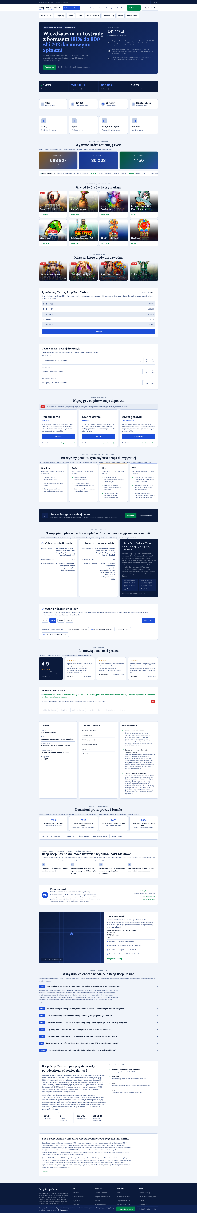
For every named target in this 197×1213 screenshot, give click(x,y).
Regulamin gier (87, 735)
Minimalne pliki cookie (147, 1209)
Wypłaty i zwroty (87, 749)
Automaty (119, 8)
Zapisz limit (148, 620)
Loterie (84, 8)
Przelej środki (132, 15)
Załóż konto (133, 8)
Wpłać (120, 15)
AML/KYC (85, 754)
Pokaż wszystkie (93, 15)
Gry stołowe (77, 1201)
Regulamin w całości (68, 443)
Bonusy (109, 8)
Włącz (98, 436)
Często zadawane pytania (147, 1197)
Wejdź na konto (150, 8)
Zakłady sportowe (71, 8)
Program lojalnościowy (102, 1197)
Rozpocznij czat (146, 516)
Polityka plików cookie (89, 744)
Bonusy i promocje (101, 1193)
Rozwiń (45, 1172)
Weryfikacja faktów (149, 899)
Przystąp (98, 332)
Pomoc (70, 15)
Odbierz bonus (46, 15)
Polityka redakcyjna (149, 896)
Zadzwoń (130, 516)
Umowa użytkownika (89, 730)
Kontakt (141, 1201)
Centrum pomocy (144, 1193)
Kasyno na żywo (96, 8)
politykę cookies (62, 1210)
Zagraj (80, 15)
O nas (119, 1193)
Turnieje (97, 1201)
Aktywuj (58, 436)
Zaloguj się (60, 15)
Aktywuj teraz (138, 436)
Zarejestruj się (108, 15)
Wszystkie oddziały (114, 959)
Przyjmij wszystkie (126, 1209)
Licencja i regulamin (123, 1197)
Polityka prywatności (89, 740)
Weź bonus (49, 67)
